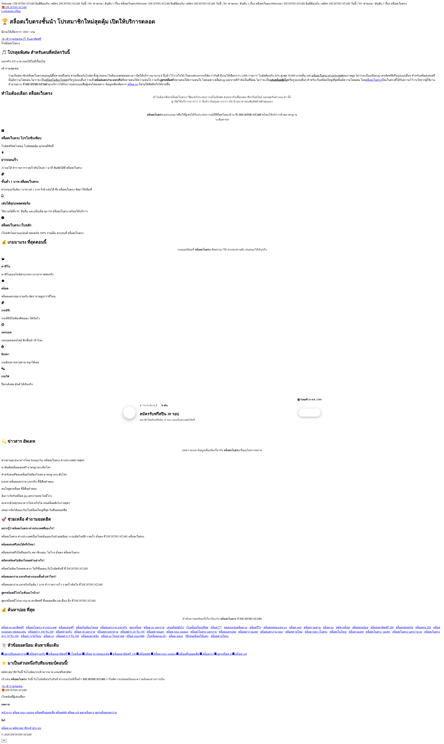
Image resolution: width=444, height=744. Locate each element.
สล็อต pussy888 (135, 636)
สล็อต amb (295, 627)
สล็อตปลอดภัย (404, 627)
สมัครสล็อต (343, 627)
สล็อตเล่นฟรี (66, 627)
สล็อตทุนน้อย (360, 627)
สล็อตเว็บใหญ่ (338, 631)
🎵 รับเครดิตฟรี (32, 38)
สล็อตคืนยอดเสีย (188, 654)
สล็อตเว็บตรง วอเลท (378, 631)
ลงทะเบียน (14, 11)
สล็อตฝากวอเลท (248, 631)
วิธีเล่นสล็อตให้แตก (196, 636)
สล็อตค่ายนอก (155, 631)
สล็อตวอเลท (356, 631)
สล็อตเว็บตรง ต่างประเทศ (41, 627)
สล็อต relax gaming (177, 631)
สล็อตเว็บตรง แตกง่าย (203, 631)
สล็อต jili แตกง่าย (84, 631)
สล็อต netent (176, 636)
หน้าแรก (6, 712)
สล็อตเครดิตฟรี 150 (124, 654)
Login (4, 11)
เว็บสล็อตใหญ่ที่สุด (197, 627)
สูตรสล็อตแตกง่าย (14, 654)
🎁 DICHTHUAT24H (14, 7)
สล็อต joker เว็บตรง (316, 631)
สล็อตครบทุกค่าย (107, 631)
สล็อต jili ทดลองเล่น (96, 654)
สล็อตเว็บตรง (373, 79)
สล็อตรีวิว (255, 627)
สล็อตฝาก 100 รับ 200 (41, 631)
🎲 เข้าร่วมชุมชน (12, 38)
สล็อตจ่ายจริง (64, 631)
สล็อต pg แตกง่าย (154, 627)
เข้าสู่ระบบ (34, 728)
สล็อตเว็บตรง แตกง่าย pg (407, 631)
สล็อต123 (208, 654)
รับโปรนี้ (311, 412)
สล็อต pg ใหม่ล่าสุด (112, 636)
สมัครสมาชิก (20, 728)
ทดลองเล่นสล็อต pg (235, 627)
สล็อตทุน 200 (423, 627)
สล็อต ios (328, 627)
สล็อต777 (216, 627)
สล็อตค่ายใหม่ (293, 631)
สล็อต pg (132, 84)
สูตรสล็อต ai (224, 654)
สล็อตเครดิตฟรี (57, 654)
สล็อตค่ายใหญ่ (219, 636)
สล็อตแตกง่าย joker (271, 631)
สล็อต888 (144, 654)
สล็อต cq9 (240, 654)
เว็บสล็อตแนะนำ (156, 636)
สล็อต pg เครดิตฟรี (12, 627)
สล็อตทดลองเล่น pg (275, 627)
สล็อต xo (49, 636)
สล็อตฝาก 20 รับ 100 (132, 631)
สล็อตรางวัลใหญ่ (31, 636)
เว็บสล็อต (76, 654)
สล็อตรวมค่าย (312, 627)
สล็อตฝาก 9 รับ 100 (67, 636)
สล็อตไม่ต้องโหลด (87, 627)
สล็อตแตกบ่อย (227, 631)
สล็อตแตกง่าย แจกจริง (113, 627)
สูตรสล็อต (135, 627)
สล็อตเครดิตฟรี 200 (382, 627)
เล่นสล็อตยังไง (175, 627)
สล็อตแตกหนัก (90, 636)
